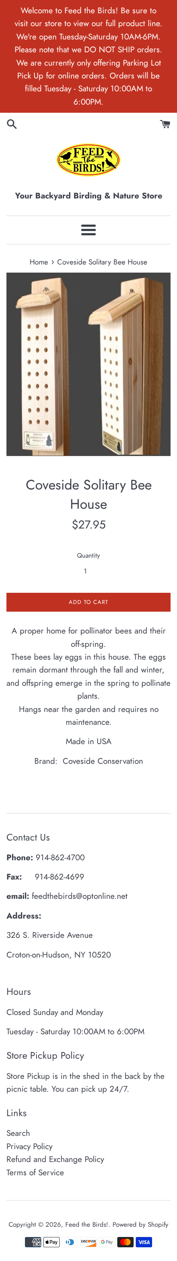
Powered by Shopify (140, 1224)
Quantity (88, 555)
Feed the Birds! (86, 1224)
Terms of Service (35, 1172)
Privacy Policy (29, 1146)
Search (18, 1133)
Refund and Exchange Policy (55, 1159)
